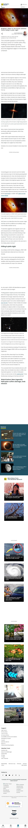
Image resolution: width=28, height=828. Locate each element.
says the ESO (4, 303)
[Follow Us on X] (19, 775)
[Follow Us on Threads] (16, 775)
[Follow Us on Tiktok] (12, 775)
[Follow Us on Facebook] (3, 775)
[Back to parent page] (3, 6)
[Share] (2, 34)
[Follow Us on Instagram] (6, 775)
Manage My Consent (6, 738)
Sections (23, 7)
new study (7, 193)
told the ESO (20, 374)
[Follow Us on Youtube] (9, 775)
